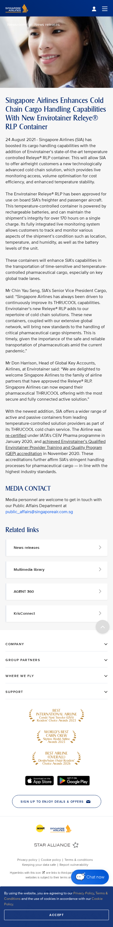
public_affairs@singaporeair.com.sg (39, 512)
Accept (56, 915)
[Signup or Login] (100, 8)
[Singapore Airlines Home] (16, 15)
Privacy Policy (83, 893)
